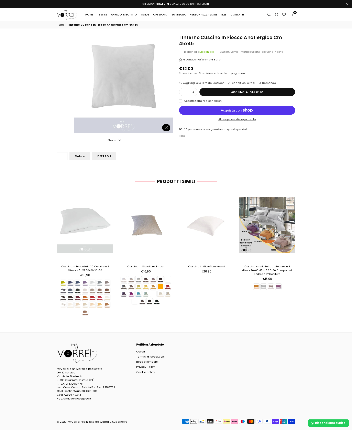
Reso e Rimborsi (147, 362)
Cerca (140, 351)
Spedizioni (206, 73)
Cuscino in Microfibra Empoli (145, 266)
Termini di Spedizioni (150, 357)
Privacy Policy (145, 367)
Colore (80, 156)
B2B (224, 14)
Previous (50, 253)
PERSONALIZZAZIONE (203, 14)
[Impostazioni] (276, 15)
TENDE (145, 14)
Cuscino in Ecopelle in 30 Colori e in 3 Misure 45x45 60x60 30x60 (85, 268)
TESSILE (102, 14)
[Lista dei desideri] (284, 15)
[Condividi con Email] (119, 140)
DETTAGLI (104, 156)
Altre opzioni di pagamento (237, 119)
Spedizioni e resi (243, 83)
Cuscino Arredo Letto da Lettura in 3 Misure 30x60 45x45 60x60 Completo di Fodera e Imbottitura (267, 270)
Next (301, 253)
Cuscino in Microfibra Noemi (206, 266)
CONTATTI (237, 14)
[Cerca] (269, 15)
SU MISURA (179, 14)
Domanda (269, 83)
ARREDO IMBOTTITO (124, 14)
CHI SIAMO (160, 14)
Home (89, 14)
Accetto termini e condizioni (202, 101)
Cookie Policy (145, 372)
